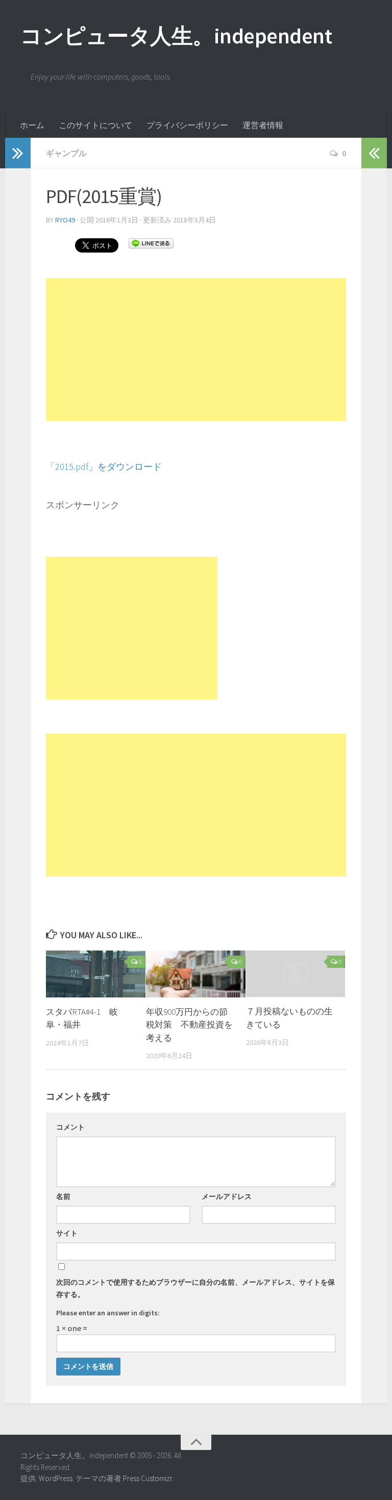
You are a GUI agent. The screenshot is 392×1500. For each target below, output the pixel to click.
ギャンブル (66, 153)
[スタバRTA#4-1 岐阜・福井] (95, 974)
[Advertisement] (196, 349)
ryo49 (65, 219)
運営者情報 (262, 125)
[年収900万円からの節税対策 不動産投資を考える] (196, 974)
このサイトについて (95, 125)
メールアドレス (227, 1196)
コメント (70, 1127)
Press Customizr (147, 1478)
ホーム (32, 125)
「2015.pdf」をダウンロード (104, 466)
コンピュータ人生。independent (176, 35)
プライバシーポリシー (187, 125)
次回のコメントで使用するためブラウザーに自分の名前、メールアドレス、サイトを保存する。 (195, 1288)
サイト (67, 1233)
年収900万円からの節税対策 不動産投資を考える (189, 1024)
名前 (63, 1196)
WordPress (55, 1478)
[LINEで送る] (151, 242)
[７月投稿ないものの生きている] (296, 974)
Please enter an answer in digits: (108, 1312)
